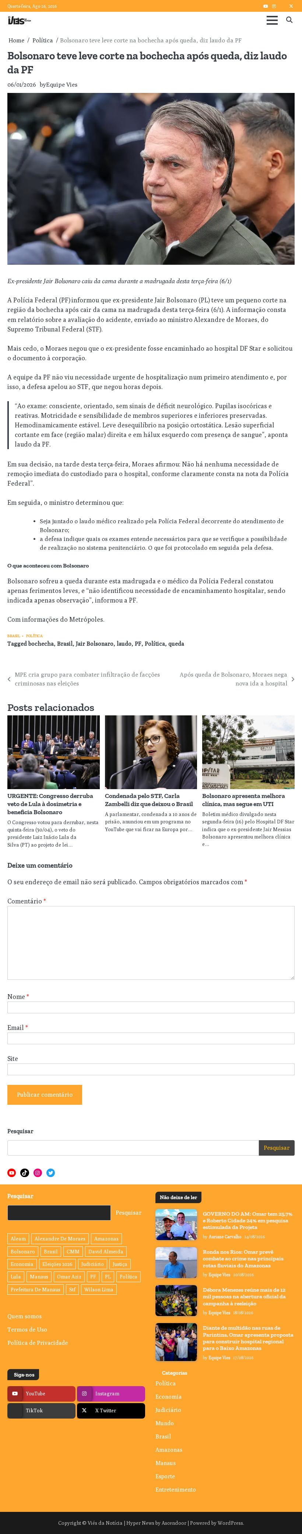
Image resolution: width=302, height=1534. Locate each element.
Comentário (26, 901)
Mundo (164, 1423)
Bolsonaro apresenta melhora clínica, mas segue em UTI (243, 800)
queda (176, 643)
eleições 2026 (57, 1264)
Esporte (165, 1476)
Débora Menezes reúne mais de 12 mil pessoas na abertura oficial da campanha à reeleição (244, 1297)
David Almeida (105, 1251)
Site (12, 1058)
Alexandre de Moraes (60, 1239)
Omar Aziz (69, 1277)
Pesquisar (20, 1131)
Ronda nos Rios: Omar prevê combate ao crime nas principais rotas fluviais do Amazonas (243, 1259)
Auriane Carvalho (225, 1236)
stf (72, 1289)
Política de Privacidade (37, 1342)
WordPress (230, 1523)
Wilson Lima (98, 1289)
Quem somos (24, 1316)
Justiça (120, 1264)
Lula (16, 1277)
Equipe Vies (61, 84)
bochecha (41, 643)
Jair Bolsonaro (94, 643)
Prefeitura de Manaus (35, 1289)
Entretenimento (175, 1489)
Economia (22, 1264)
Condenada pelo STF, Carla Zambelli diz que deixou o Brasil (149, 800)
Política (34, 636)
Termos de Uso (27, 1329)
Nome (18, 996)
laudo (124, 643)
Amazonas (106, 1239)
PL (108, 1277)
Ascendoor (174, 1523)
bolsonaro (23, 1251)
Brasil (13, 636)
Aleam (18, 1239)
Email (17, 1027)
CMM (73, 1251)
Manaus (39, 1277)
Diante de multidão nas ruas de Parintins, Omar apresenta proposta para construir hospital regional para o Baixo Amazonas (248, 1338)
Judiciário (92, 1264)
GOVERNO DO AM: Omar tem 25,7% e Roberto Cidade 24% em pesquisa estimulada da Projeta (247, 1221)
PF (138, 643)
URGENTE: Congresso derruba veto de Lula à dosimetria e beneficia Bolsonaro (50, 804)
